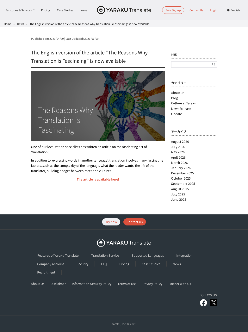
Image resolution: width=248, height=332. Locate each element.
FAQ (104, 263)
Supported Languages (148, 255)
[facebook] (203, 302)
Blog (174, 97)
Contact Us (196, 10)
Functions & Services (18, 10)
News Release (181, 108)
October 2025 (181, 178)
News (83, 10)
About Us (37, 283)
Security (82, 263)
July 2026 (178, 146)
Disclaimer (58, 283)
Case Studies (65, 10)
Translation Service (105, 255)
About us (177, 92)
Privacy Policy (152, 283)
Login (213, 10)
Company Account (50, 263)
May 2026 (178, 152)
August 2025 (180, 189)
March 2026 (179, 162)
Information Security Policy (91, 283)
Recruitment (46, 272)
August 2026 (180, 141)
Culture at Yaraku (183, 103)
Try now (111, 221)
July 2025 (178, 194)
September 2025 (183, 183)
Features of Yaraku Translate (58, 255)
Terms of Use (127, 283)
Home (7, 24)
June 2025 (178, 199)
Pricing (45, 10)
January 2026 (181, 167)
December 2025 (182, 173)
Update (176, 113)
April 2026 (178, 157)
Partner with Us (180, 283)
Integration (184, 255)
